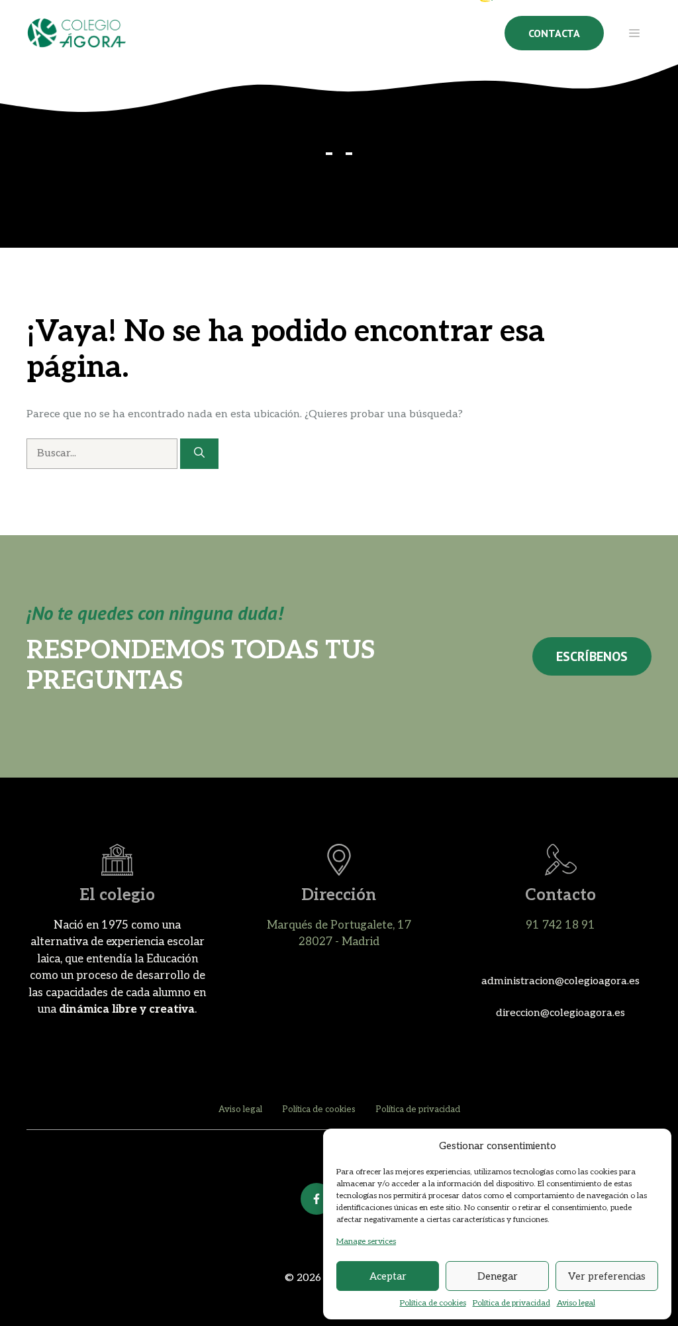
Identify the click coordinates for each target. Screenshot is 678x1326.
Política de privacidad (511, 1303)
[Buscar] (199, 453)
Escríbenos (592, 656)
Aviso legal (576, 1303)
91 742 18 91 (560, 925)
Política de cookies (433, 1303)
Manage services (366, 1242)
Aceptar (388, 1276)
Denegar (497, 1276)
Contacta (554, 33)
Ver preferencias (607, 1276)
